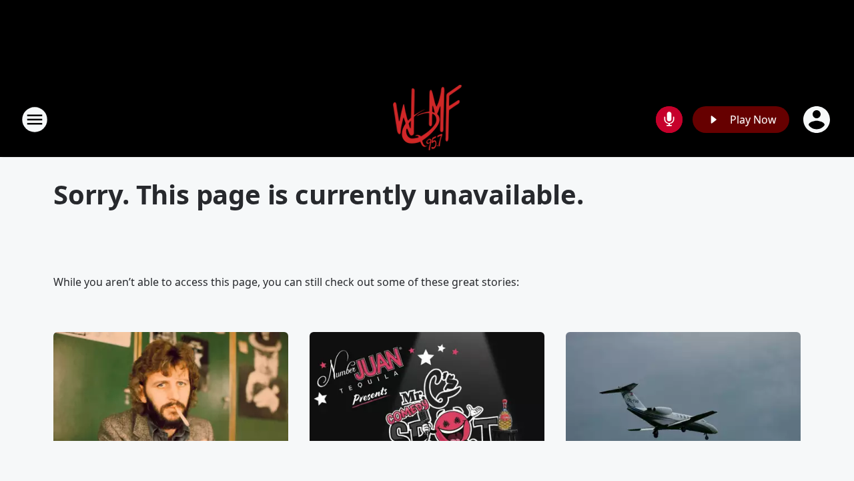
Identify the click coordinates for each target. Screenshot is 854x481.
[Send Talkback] (669, 119)
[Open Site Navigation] (34, 119)
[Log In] (818, 119)
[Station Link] (427, 119)
